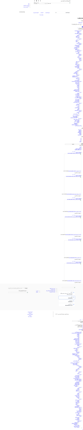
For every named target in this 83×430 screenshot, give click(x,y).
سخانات (80, 55)
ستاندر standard (74, 75)
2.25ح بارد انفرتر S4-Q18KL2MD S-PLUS (74, 211)
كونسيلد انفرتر (77, 80)
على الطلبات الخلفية (78, 149)
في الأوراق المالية (78, 148)
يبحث (36, 3)
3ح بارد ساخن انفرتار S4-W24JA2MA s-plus (74, 280)
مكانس (80, 58)
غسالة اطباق (77, 49)
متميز (80, 147)
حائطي (78, 67)
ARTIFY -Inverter (74, 124)
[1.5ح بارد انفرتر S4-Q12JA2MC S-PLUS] (40, 162)
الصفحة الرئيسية (36, 12)
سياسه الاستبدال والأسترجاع (50, 290)
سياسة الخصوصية (52, 291)
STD (76, 71)
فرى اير (80, 34)
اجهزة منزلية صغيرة (78, 30)
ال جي (80, 69)
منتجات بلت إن (78, 43)
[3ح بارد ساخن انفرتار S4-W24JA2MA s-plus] (40, 271)
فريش (80, 391)
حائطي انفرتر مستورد (73, 117)
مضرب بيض (77, 82)
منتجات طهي (79, 50)
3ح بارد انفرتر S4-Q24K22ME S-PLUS (75, 257)
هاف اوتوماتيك (77, 384)
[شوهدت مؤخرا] (80, 320)
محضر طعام (77, 91)
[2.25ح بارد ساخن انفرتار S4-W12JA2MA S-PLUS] (40, 225)
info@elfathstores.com (68, 305)
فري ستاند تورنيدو (76, 102)
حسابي (37, 292)
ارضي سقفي (77, 64)
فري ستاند (77, 61)
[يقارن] (73, 152)
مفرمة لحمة (77, 83)
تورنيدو (78, 114)
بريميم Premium (74, 76)
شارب (80, 98)
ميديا (80, 92)
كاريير (80, 60)
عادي (76, 62)
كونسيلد (78, 65)
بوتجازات (79, 57)
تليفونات (79, 54)
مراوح (80, 59)
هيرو (78, 79)
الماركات (41, 12)
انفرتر (76, 63)
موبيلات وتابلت (78, 96)
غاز (78, 372)
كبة (78, 88)
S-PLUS (76, 72)
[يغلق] (82, 326)
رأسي (76, 40)
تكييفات (80, 111)
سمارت (78, 106)
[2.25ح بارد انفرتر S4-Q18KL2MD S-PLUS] (40, 205)
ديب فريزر (77, 39)
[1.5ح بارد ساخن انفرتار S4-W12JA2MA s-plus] (40, 185)
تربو (78, 105)
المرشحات (80, 22)
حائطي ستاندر (75, 116)
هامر (78, 108)
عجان (78, 86)
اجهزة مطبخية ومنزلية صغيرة (76, 81)
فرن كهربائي (77, 51)
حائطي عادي (77, 99)
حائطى (78, 35)
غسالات (80, 44)
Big (76, 349)
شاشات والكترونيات (78, 33)
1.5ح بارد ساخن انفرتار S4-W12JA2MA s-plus (74, 194)
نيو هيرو (78, 77)
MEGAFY (75, 424)
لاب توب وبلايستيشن (78, 110)
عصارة (78, 87)
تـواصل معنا (41, 14)
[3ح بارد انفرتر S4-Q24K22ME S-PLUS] (40, 248)
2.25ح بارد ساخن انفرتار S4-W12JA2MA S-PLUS (73, 234)
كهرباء (78, 373)
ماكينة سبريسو (76, 89)
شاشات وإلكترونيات (78, 97)
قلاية (78, 52)
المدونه (30, 315)
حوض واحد (75, 385)
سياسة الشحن (53, 289)
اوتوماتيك (77, 46)
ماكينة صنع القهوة (76, 90)
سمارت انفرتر (77, 107)
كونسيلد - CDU (76, 121)
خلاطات (78, 85)
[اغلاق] (82, 325)
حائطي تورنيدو (77, 101)
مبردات (80, 68)
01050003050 (70, 301)
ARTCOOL (75, 73)
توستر (78, 333)
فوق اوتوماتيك (77, 45)
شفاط (78, 31)
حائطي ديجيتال (75, 115)
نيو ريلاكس (77, 36)
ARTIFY (75, 123)
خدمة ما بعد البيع (52, 288)
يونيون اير (79, 118)
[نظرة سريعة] (74, 152)
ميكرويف (77, 53)
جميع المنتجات (47, 12)
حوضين (76, 48)
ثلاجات (80, 38)
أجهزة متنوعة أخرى (78, 125)
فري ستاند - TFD (76, 119)
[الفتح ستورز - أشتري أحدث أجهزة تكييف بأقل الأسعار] (80, 329)
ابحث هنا (49, 3)
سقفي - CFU (77, 120)
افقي (76, 41)
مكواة (78, 32)
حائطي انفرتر (77, 100)
